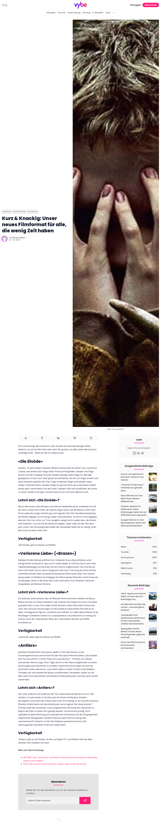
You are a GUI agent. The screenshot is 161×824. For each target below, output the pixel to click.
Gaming (86, 12)
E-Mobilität (97, 12)
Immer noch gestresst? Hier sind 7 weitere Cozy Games (132, 477)
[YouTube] (138, 453)
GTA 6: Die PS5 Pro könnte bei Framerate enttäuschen (133, 645)
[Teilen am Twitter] (25, 438)
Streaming (32, 211)
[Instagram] (134, 453)
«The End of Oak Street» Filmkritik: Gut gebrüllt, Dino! (132, 488)
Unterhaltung (73, 12)
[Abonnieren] (85, 800)
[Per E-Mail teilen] (74, 438)
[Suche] (3, 5)
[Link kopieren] (91, 438)
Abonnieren (151, 5)
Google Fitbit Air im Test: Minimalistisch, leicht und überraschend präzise (133, 523)
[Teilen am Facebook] (42, 438)
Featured (7, 211)
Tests (108, 12)
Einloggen (135, 5)
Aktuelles (50, 12)
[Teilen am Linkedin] (58, 438)
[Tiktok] (142, 453)
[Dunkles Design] (6, 5)
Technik (61, 12)
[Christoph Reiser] (4, 238)
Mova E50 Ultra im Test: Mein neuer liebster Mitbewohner (132, 498)
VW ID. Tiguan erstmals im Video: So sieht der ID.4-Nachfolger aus (133, 596)
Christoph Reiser (17, 237)
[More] (114, 13)
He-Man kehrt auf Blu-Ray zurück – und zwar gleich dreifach (133, 607)
